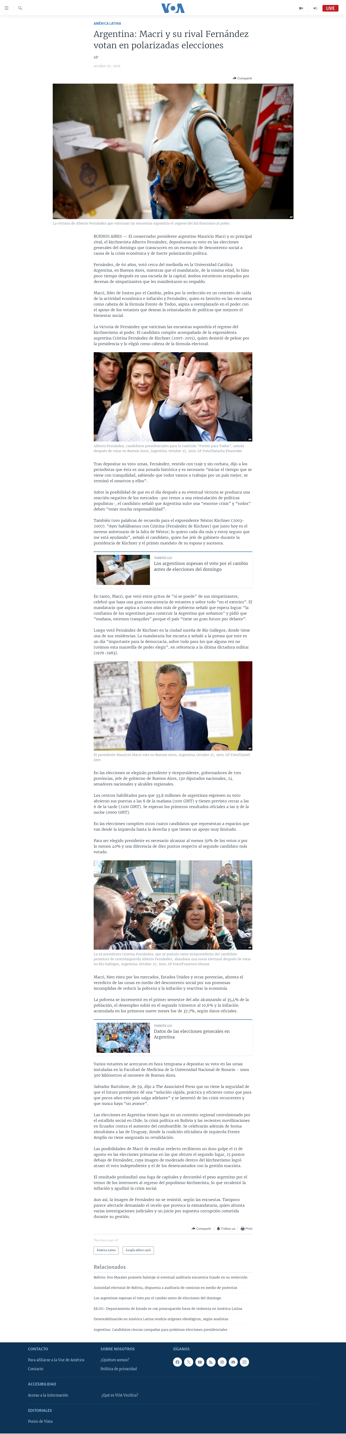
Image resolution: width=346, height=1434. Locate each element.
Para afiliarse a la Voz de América (56, 1360)
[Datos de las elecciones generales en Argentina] (123, 1038)
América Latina (107, 24)
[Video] (301, 8)
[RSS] (210, 1361)
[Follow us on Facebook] (177, 1361)
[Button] (242, 78)
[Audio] (315, 8)
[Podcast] (222, 1361)
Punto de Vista (40, 1421)
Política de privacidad (119, 1369)
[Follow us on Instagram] (244, 1361)
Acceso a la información (48, 1395)
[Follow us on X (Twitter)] (188, 1361)
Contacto (35, 1369)
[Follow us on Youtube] (199, 1361)
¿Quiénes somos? (115, 1360)
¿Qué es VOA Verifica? (119, 1395)
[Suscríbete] (233, 1361)
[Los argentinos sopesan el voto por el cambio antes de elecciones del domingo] (123, 570)
